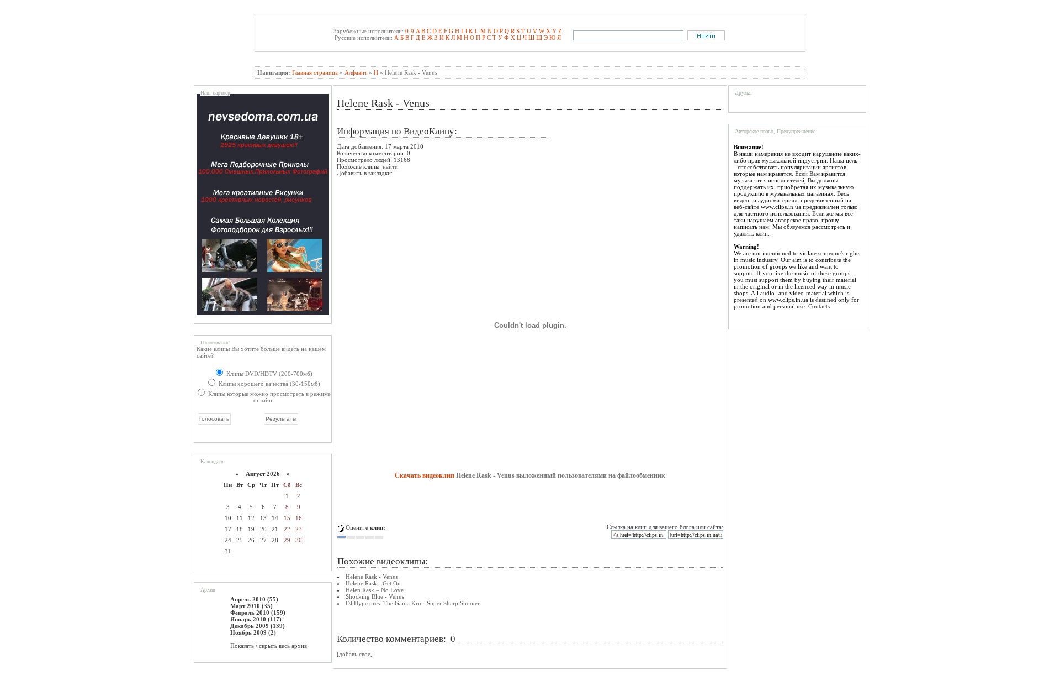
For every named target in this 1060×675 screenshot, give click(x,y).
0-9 (409, 31)
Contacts (819, 306)
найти (390, 166)
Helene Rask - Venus (372, 576)
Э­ (546, 37)
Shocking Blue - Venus (375, 596)
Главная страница (315, 72)
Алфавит (355, 72)
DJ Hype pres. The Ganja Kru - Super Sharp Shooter (413, 603)
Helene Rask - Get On (373, 583)
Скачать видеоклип (424, 475)
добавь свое (354, 654)
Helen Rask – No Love (375, 590)
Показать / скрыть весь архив (268, 645)
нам (764, 226)
